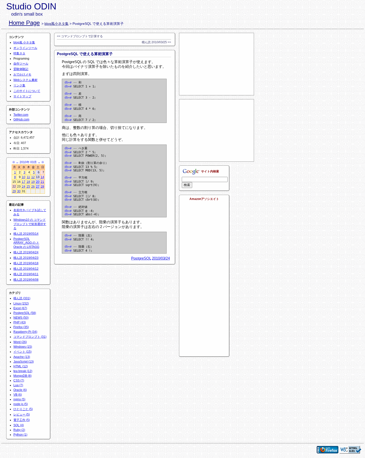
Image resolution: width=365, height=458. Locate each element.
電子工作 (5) (21, 420)
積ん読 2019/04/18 (25, 263)
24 (23, 186)
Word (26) (20, 342)
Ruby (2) (19, 430)
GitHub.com (21, 119)
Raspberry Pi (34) (25, 332)
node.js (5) (20, 404)
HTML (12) (20, 366)
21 (42, 182)
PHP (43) (19, 322)
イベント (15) (22, 351)
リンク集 (19, 85)
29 (14, 191)
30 (19, 191)
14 (42, 177)
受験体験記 (20, 69)
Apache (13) (21, 357)
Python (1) (20, 434)
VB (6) (17, 394)
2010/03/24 (161, 258)
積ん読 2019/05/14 (25, 233)
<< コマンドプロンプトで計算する (80, 36)
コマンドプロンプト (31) (29, 337)
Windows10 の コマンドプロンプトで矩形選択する (29, 224)
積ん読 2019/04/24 (25, 252)
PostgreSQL (141, 258)
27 (37, 186)
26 (33, 186)
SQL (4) (18, 425)
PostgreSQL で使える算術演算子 (85, 54)
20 (37, 182)
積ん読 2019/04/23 (25, 258)
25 (28, 186)
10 (23, 177)
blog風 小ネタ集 (24, 42)
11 (28, 177)
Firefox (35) (21, 327)
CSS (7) (18, 380)
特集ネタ (19, 53)
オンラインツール (25, 48)
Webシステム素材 (25, 80)
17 (23, 182)
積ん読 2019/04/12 (25, 268)
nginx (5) (19, 399)
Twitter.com (20, 114)
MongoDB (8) (22, 376)
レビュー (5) (21, 414)
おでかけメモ (22, 74)
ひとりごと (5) (23, 409)
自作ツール (20, 63)
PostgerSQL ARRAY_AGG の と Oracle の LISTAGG (26, 243)
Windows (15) (22, 346)
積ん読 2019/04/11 (25, 274)
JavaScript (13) (23, 361)
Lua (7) (18, 385)
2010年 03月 (28, 162)
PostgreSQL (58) (24, 313)
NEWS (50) (21, 317)
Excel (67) (20, 308)
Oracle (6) (20, 390)
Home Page (24, 22)
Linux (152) (21, 303)
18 (28, 182)
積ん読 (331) (21, 298)
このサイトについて (26, 91)
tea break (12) (22, 371)
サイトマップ (22, 96)
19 (33, 182)
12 (33, 177)
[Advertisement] (216, 64)
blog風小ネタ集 (56, 24)
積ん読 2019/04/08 (25, 279)
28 (42, 186)
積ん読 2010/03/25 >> (156, 42)
